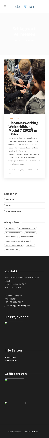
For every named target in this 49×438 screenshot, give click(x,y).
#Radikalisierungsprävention (17, 241)
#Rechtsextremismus (14, 245)
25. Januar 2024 (26, 170)
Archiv (8, 205)
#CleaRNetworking (13, 233)
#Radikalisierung (27, 237)
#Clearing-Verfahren (27, 228)
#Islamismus (30, 233)
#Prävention (11, 237)
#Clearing (10, 228)
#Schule (30, 245)
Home (17, 40)
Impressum (10, 357)
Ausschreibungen (13, 211)
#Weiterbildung (12, 250)
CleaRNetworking (14, 170)
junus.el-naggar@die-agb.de (17, 305)
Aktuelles (13, 119)
